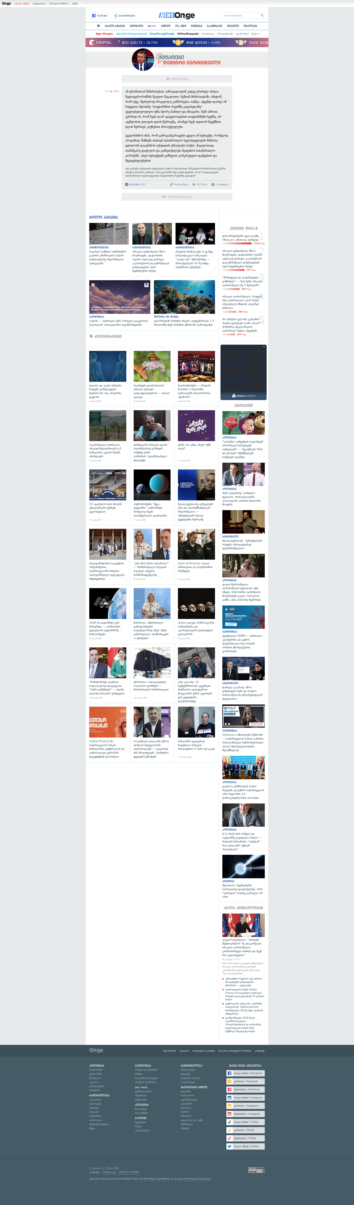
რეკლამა (250, 26)
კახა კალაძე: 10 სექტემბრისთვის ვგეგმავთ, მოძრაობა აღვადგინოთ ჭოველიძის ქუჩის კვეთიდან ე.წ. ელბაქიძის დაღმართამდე (196, 673)
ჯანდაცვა (94, 1107)
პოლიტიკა (208, 33)
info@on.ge (109, 1172)
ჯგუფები (101, 16)
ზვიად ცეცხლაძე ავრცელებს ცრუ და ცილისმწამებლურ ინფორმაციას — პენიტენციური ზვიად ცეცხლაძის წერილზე (196, 495)
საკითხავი (214, 26)
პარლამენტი (96, 1069)
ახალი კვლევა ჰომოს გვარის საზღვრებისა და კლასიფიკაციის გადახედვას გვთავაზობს (196, 614)
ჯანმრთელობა (191, 1065)
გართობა (186, 1107)
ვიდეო (166, 26)
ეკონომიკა (242, 33)
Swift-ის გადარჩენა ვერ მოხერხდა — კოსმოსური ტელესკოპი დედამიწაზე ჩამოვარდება (108, 614)
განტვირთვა (39, 3)
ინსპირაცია (187, 1124)
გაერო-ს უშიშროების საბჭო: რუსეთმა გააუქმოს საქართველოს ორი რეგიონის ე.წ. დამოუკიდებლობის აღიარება (243, 778)
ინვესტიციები (126, 16)
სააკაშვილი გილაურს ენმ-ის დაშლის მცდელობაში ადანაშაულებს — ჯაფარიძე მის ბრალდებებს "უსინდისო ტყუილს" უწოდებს (152, 732)
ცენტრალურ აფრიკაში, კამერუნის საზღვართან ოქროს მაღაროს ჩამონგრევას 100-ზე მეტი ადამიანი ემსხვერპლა (244, 1008)
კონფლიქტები (97, 1086)
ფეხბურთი (140, 1122)
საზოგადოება (225, 33)
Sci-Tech (141, 1087)
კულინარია (187, 1103)
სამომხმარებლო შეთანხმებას (154, 1178)
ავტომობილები (189, 1099)
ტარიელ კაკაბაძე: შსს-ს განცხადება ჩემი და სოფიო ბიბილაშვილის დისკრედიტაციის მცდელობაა (243, 679)
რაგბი (138, 1126)
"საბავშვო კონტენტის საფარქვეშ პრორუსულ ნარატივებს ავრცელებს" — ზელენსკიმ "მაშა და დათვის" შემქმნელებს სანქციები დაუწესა (243, 435)
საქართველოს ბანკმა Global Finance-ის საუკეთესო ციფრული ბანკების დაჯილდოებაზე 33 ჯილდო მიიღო (244, 994)
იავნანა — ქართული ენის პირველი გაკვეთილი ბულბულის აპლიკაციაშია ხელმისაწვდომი (121, 303)
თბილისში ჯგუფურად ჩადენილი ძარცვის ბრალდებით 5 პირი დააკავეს (196, 732)
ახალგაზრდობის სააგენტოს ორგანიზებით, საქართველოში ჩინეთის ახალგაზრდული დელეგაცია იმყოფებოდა (108, 554)
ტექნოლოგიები (143, 1091)
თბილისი (94, 1111)
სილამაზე (186, 1091)
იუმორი (185, 1111)
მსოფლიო (94, 1078)
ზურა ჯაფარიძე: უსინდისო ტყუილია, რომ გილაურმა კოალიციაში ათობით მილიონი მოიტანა (243, 485)
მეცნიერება (141, 1099)
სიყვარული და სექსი (192, 1120)
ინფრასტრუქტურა (99, 1124)
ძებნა (75, 3)
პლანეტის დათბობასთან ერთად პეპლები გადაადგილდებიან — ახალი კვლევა (152, 377)
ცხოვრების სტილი (194, 1087)
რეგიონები (95, 1115)
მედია (92, 1128)
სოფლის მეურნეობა (146, 1082)
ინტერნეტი (140, 1095)
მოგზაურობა (187, 1095)
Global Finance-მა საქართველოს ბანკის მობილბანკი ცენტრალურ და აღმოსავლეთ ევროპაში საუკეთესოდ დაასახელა (108, 732)
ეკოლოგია (95, 1099)
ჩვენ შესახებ (169, 1050)
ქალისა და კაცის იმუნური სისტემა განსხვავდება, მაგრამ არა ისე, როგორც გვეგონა (108, 377)
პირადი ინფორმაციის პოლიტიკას (193, 1178)
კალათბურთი (142, 1130)
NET (152, 26)
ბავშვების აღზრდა (190, 1078)
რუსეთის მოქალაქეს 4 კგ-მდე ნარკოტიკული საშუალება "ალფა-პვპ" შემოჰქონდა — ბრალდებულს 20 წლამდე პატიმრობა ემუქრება (197, 246)
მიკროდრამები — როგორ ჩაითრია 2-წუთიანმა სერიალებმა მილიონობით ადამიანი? (196, 377)
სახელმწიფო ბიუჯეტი (146, 1078)
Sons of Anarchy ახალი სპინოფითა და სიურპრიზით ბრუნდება (196, 554)
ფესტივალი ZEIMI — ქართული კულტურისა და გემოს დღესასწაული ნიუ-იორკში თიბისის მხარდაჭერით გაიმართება (243, 629)
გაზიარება (137, 184)
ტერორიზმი (95, 1074)
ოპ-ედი (180, 26)
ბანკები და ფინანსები (146, 1069)
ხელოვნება (141, 1108)
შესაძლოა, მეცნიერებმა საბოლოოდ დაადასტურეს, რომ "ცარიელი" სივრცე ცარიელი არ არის (243, 877)
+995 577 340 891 (128, 1172)
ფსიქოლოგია (188, 1069)
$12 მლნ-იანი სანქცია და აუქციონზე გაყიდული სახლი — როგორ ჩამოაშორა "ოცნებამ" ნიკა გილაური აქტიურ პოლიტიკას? (243, 827)
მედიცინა (185, 1074)
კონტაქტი (260, 1050)
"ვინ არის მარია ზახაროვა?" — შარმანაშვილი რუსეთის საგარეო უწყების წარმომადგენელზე (152, 554)
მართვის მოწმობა (59, 3)
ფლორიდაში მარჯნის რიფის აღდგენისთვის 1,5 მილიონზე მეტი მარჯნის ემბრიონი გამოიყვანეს (186, 303)
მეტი (254, 33)
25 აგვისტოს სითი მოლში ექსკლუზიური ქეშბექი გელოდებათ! (108, 495)
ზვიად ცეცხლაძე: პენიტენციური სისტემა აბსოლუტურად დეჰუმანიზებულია (243, 530)
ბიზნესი (139, 1074)
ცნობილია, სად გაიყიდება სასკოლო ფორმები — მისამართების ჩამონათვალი (152, 673)
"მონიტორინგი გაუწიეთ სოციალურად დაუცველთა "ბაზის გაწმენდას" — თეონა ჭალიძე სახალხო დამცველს (108, 673)
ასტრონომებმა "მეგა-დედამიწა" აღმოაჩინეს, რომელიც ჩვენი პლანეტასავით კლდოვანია (152, 495)
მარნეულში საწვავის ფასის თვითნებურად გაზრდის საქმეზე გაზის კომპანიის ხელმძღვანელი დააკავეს (152, 436)
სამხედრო (94, 1090)
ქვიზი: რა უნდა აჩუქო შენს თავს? (196, 436)
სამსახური (186, 1115)
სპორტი (140, 1118)
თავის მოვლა (188, 1082)
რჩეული (233, 26)
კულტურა (142, 1104)
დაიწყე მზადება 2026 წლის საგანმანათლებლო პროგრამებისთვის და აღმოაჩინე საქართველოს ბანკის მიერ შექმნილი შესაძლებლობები (243, 1024)
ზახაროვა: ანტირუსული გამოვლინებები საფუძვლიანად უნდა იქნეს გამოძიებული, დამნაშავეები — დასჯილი (152, 614)
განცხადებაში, (186, 172)
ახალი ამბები (22, 3)
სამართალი (95, 1120)
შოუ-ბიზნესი (141, 1113)
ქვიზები (196, 26)
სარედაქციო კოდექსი (203, 1050)
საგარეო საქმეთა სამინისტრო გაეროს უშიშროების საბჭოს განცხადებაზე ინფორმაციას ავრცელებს (110, 244)
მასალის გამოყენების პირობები (234, 1050)
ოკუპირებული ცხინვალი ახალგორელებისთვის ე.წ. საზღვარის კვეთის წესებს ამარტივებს (108, 436)
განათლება (95, 1103)
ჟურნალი (136, 26)
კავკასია (93, 1082)
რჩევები (185, 1128)
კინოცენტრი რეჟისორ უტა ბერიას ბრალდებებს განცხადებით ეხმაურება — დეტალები (243, 982)
